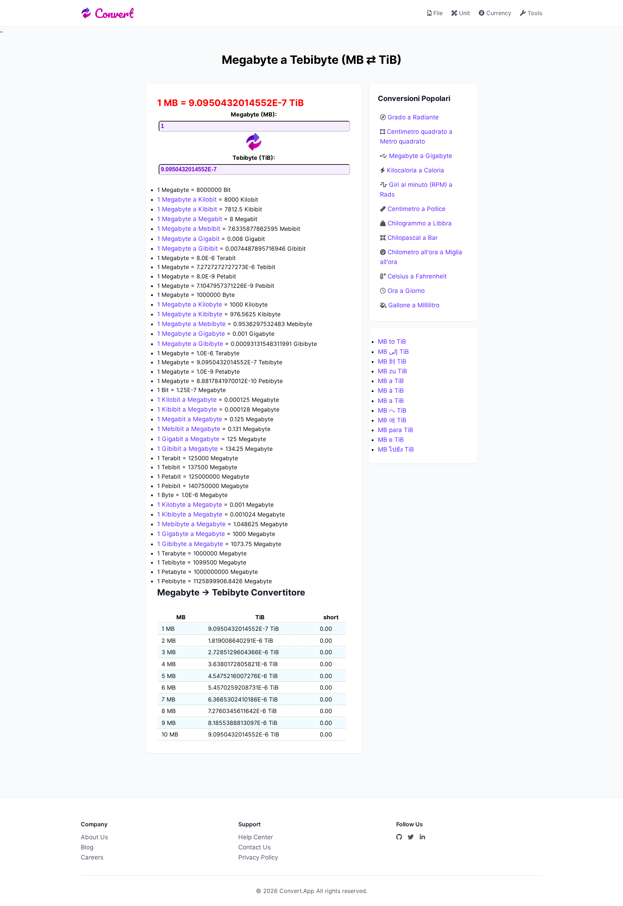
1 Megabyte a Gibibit (188, 248)
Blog (87, 847)
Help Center (255, 837)
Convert (113, 13)
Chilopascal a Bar (413, 237)
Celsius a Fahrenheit (417, 276)
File (437, 13)
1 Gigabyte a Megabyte (192, 533)
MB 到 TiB (392, 361)
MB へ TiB (392, 410)
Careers (92, 857)
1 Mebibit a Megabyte (189, 428)
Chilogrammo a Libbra (420, 223)
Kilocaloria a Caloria (415, 170)
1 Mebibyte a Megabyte (192, 524)
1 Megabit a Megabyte (190, 419)
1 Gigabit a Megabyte (189, 439)
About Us (94, 837)
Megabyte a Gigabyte (420, 155)
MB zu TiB (392, 371)
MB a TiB (391, 380)
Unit (463, 13)
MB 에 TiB (392, 420)
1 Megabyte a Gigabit (189, 238)
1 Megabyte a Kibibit (188, 209)
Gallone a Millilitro (413, 305)
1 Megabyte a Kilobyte (190, 304)
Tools (534, 13)
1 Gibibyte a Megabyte (191, 543)
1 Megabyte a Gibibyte (191, 343)
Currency (498, 13)
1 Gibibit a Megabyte (188, 448)
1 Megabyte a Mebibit (189, 228)
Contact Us (254, 847)
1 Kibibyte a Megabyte (190, 514)
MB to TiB (392, 341)
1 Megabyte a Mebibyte (192, 323)
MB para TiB (395, 430)
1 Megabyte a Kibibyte (190, 314)
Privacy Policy (258, 857)
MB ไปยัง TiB (396, 449)
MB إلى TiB (393, 351)
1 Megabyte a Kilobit (187, 199)
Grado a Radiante (413, 117)
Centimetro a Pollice (417, 208)
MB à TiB (391, 390)
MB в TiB (391, 439)
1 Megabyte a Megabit (190, 219)
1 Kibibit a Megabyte (188, 409)
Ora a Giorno (406, 290)
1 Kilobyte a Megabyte (190, 504)
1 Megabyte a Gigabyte (192, 333)
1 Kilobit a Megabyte (187, 399)
